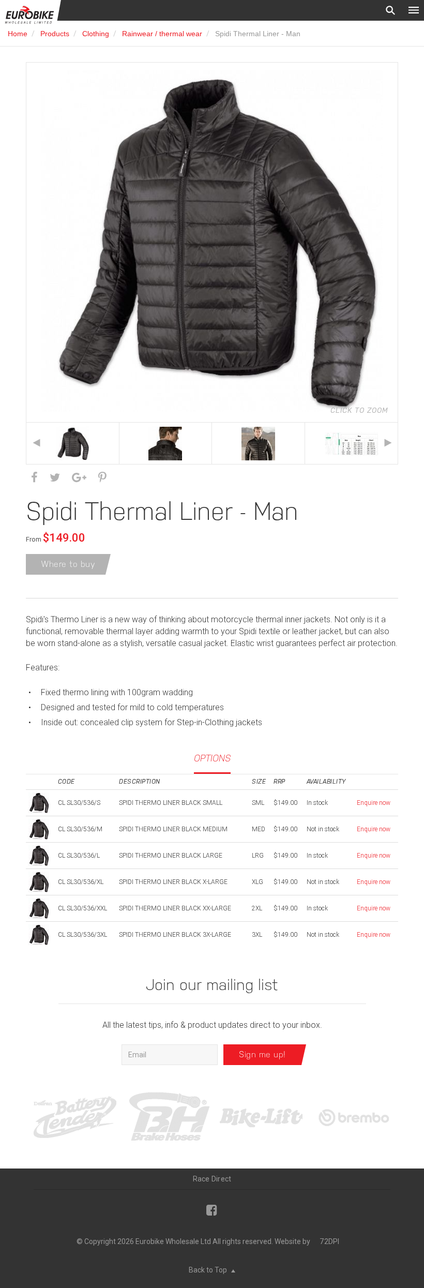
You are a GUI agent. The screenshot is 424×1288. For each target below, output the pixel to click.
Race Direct (212, 1179)
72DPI (329, 1241)
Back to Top (209, 1270)
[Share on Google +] (79, 478)
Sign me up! (262, 1054)
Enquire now (373, 802)
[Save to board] (102, 478)
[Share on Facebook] (34, 478)
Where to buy (68, 564)
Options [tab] (212, 758)
